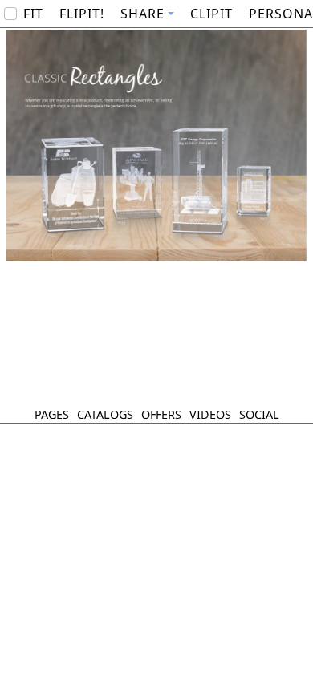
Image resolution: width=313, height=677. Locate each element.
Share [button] (142, 13)
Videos (210, 414)
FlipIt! (81, 13)
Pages (52, 414)
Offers (161, 414)
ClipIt (211, 13)
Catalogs (105, 414)
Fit (33, 13)
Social (259, 414)
